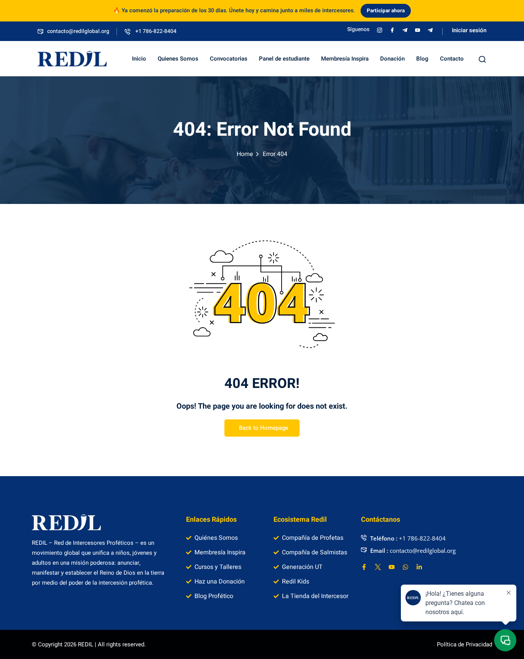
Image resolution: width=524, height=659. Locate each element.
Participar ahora (386, 11)
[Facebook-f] (364, 567)
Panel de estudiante (284, 58)
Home (245, 154)
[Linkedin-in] (419, 567)
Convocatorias (228, 58)
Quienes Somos (178, 58)
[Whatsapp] (405, 567)
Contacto (452, 58)
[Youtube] (392, 567)
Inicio (139, 58)
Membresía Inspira (345, 58)
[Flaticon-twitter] (378, 567)
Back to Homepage (263, 428)
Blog (422, 58)
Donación (392, 58)
